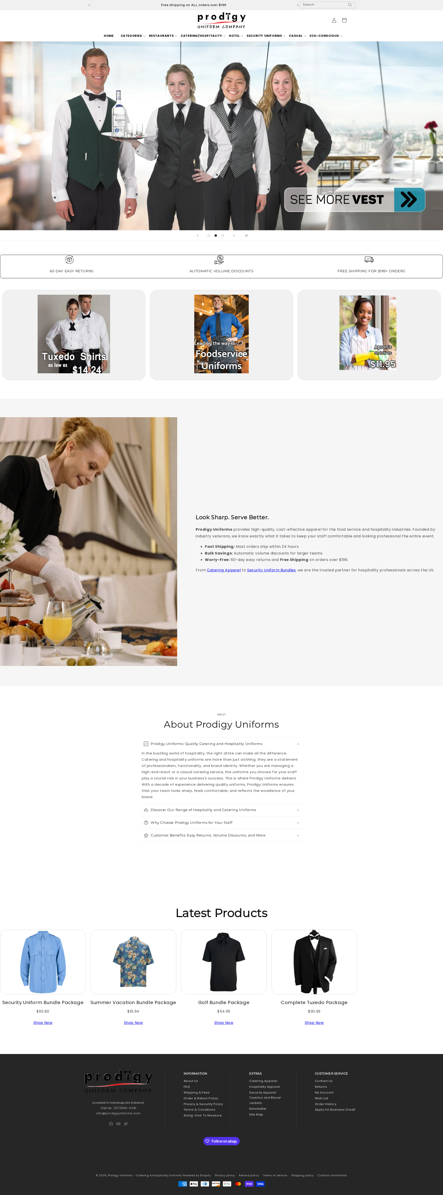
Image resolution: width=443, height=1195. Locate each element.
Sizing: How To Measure (203, 1115)
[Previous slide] (197, 235)
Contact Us (324, 1081)
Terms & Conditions (200, 1109)
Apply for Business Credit (335, 1109)
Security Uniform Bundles (271, 570)
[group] (221, 135)
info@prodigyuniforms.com (118, 1113)
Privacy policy (225, 1175)
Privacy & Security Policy (203, 1104)
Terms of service (275, 1175)
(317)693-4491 (124, 1108)
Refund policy (249, 1175)
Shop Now (43, 1022)
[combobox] (327, 5)
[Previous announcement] (89, 5)
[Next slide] (234, 235)
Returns (321, 1087)
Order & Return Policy (201, 1098)
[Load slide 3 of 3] (222, 235)
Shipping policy (302, 1175)
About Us (191, 1081)
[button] (131, 36)
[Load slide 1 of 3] (208, 235)
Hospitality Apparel (264, 1087)
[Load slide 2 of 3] (215, 235)
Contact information (332, 1175)
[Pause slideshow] (245, 235)
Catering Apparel (224, 570)
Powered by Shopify (197, 1175)
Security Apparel (262, 1092)
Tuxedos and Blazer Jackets (265, 1100)
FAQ (187, 1087)
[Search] (350, 7)
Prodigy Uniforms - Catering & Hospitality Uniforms (145, 1175)
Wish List (321, 1098)
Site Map (256, 1114)
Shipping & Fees (197, 1092)
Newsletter (258, 1108)
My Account (324, 1092)
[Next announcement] (298, 5)
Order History (326, 1104)
